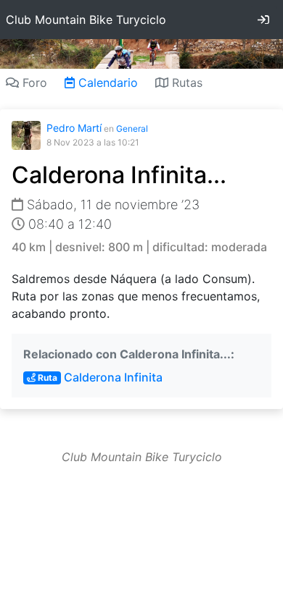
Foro (33, 82)
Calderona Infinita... (119, 175)
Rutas (185, 82)
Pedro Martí (74, 128)
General (132, 128)
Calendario (106, 82)
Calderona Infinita (99, 377)
